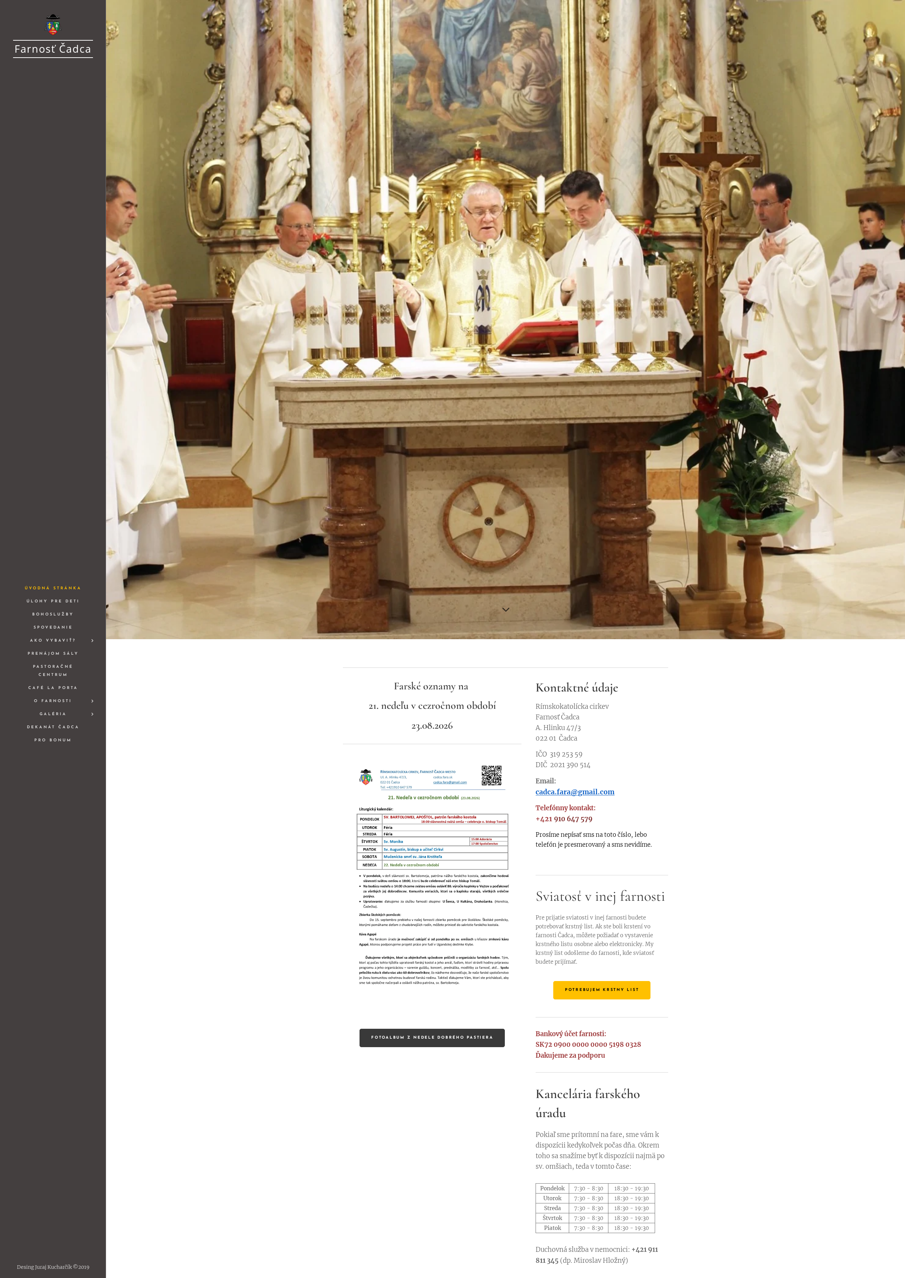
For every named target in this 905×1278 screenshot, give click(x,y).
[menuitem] (53, 588)
